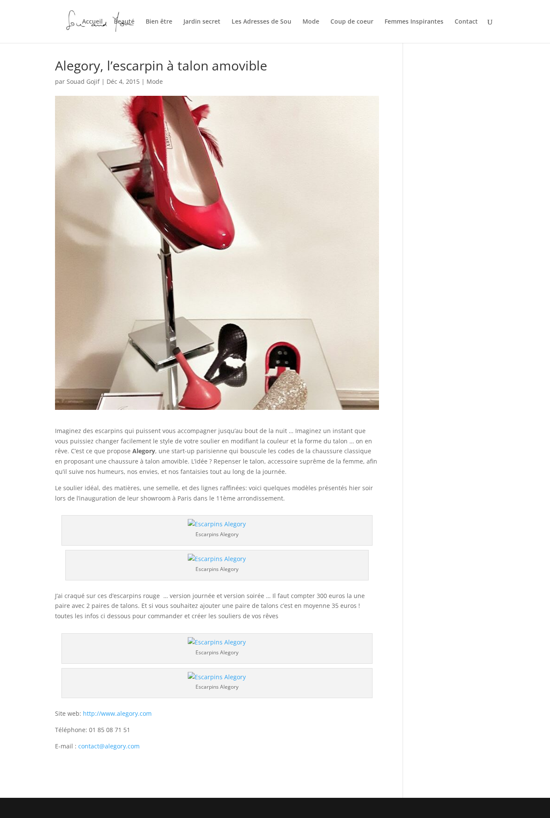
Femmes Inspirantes (414, 21)
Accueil (92, 21)
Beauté (124, 21)
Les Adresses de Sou (261, 21)
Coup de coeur (351, 21)
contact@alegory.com (109, 746)
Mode (310, 21)
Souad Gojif (83, 81)
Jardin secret (201, 21)
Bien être (159, 21)
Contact (466, 21)
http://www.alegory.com (117, 713)
